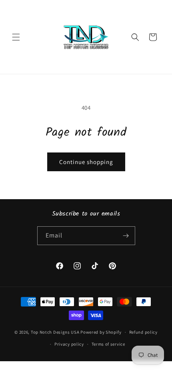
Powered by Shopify (101, 332)
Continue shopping (86, 162)
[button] (16, 37)
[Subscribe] (126, 235)
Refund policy (143, 332)
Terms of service (108, 344)
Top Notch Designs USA (55, 332)
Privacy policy (69, 344)
